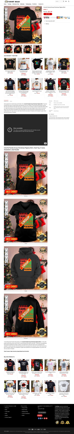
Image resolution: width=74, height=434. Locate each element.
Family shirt (59, 117)
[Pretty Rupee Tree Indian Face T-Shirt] (37, 386)
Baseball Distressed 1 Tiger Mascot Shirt (64, 72)
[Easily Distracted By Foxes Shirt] (37, 84)
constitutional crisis (24, 343)
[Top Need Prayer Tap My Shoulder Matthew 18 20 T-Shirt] (50, 64)
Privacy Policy (24, 407)
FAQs (6, 413)
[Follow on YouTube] (47, 418)
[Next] (40, 25)
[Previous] (6, 25)
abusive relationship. (39, 106)
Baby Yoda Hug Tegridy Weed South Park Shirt (20, 351)
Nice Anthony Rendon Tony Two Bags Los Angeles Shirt (64, 92)
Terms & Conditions (26, 413)
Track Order (7, 411)
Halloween (22, 4)
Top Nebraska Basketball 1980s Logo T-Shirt (10, 373)
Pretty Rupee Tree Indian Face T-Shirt (37, 394)
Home (5, 4)
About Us (7, 407)
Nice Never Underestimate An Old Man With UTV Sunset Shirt (23, 394)
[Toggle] (44, 21)
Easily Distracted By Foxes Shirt (37, 92)
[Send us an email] (43, 418)
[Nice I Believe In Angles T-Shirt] (50, 386)
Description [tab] (6, 101)
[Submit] (64, 1)
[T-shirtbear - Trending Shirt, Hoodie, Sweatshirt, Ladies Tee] (12, 1)
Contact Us (41, 4)
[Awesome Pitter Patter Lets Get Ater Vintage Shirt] (10, 386)
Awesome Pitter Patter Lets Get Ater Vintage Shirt (10, 394)
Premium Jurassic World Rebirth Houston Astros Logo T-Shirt (50, 92)
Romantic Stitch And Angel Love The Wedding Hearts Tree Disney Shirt (23, 92)
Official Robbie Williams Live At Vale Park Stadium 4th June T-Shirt (23, 373)
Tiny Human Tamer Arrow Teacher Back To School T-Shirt (64, 394)
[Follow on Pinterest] (45, 418)
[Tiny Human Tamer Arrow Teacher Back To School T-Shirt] (64, 386)
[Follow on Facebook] (39, 418)
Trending (9, 4)
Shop (6, 409)
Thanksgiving (28, 4)
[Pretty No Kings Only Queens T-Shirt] (50, 365)
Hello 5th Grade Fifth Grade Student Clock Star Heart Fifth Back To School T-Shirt (37, 72)
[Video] (5, 42)
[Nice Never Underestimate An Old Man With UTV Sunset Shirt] (23, 386)
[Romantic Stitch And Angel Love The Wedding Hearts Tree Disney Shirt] (23, 84)
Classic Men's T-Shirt (54, 117)
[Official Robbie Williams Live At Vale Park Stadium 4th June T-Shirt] (23, 365)
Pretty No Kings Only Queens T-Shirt (50, 373)
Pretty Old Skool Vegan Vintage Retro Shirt (23, 72)
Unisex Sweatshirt (58, 118)
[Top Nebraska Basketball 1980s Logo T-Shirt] (10, 365)
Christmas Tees (15, 4)
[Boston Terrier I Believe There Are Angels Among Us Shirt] (37, 365)
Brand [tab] (11, 101)
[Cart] (68, 1)
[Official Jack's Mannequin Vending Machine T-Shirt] (64, 365)
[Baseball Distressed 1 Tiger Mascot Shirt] (64, 64)
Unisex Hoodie (53, 118)
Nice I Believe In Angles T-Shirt (50, 394)
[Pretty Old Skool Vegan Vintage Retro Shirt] (23, 64)
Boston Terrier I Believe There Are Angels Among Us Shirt (37, 373)
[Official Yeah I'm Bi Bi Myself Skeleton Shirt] (10, 64)
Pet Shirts (34, 4)
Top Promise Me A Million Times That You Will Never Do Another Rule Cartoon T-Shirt (10, 93)
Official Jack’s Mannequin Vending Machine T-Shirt (63, 373)
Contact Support (8, 417)
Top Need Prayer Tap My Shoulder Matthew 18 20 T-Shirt (50, 72)
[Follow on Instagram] (41, 418)
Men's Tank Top (64, 117)
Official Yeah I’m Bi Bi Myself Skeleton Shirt (10, 72)
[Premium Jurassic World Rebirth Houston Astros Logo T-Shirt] (50, 84)
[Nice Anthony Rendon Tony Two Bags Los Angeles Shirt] (64, 84)
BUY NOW (48, 14)
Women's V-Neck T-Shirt (65, 118)
